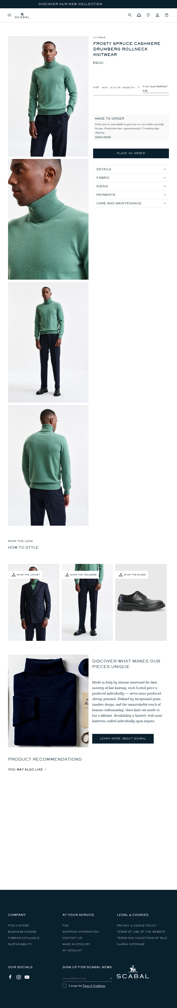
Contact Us (72, 938)
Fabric (103, 177)
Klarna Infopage (131, 944)
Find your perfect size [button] (155, 88)
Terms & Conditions (94, 985)
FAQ (65, 925)
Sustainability (20, 944)
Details (103, 169)
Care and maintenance (119, 203)
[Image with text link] (48, 701)
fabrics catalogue (24, 938)
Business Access (22, 932)
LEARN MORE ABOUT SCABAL (123, 738)
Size (96, 87)
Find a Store (18, 925)
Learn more (103, 136)
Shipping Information (80, 932)
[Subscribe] (107, 978)
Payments (105, 194)
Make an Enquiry (76, 944)
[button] (129, 15)
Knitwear (99, 37)
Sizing (102, 186)
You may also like (25, 769)
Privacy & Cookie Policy (137, 925)
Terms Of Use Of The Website (141, 932)
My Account (72, 950)
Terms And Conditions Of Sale (142, 938)
